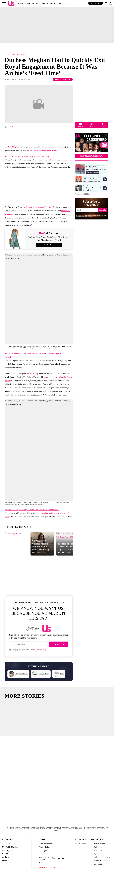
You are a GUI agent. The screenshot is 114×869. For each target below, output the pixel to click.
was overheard (66, 160)
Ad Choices (43, 863)
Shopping (60, 3)
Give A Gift (98, 850)
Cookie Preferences (46, 854)
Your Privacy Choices (44, 858)
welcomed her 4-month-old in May (37, 207)
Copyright (43, 850)
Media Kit (6, 857)
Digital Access (100, 844)
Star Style (35, 3)
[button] (106, 3)
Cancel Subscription (102, 861)
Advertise (98, 864)
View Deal (49, 245)
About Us (6, 844)
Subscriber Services (102, 857)
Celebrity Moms (16, 54)
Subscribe (96, 3)
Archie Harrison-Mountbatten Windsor (42, 150)
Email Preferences (9, 854)
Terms (32, 650)
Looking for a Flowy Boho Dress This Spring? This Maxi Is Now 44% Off (49, 238)
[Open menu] (4, 3)
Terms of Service (45, 844)
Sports (52, 3)
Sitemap (5, 861)
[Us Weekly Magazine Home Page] (11, 3)
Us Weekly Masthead (10, 847)
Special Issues (99, 854)
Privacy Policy (41, 650)
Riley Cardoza (11, 79)
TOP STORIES (61, 79)
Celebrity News (23, 3)
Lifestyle (44, 3)
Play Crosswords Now (91, 156)
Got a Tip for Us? (9, 850)
